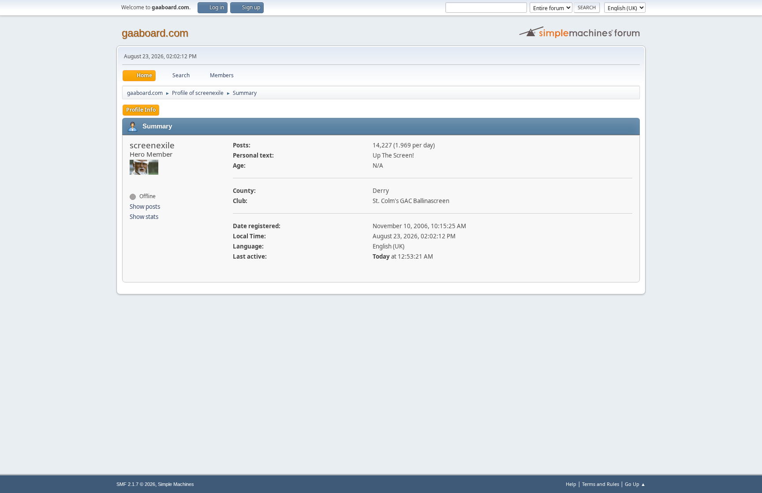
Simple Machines (176, 484)
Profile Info (141, 109)
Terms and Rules (600, 484)
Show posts (145, 207)
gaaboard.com (155, 33)
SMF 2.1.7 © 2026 (135, 484)
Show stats (144, 217)
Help (571, 484)
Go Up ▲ (635, 484)
